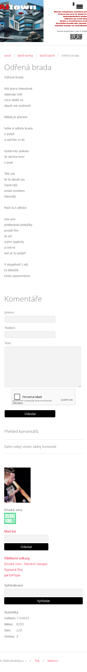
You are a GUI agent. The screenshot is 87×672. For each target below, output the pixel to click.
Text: (8, 343)
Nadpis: (10, 327)
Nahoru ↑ (53, 661)
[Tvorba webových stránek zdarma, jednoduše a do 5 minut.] (25, 661)
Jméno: (10, 312)
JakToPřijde (12, 575)
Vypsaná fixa (13, 569)
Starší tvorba (25, 55)
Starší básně (47, 55)
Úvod (7, 55)
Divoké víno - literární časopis (25, 564)
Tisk (37, 661)
